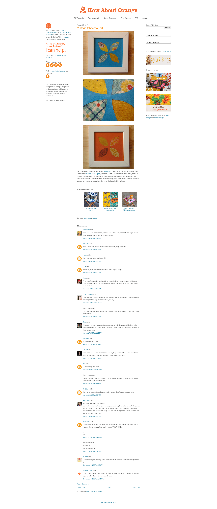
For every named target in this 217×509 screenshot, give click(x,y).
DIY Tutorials (79, 18)
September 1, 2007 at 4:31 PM (93, 465)
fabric (85, 218)
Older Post (136, 487)
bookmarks (107, 171)
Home (109, 487)
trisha (85, 255)
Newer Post (81, 487)
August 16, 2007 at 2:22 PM (92, 317)
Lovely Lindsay (88, 294)
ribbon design (159, 118)
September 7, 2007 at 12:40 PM (93, 479)
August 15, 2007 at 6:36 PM (92, 261)
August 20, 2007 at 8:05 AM (92, 416)
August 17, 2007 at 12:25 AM (92, 333)
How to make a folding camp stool (129, 209)
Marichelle (86, 230)
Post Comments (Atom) (94, 491)
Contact (145, 18)
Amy (84, 278)
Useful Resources (110, 18)
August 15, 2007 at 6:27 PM (92, 250)
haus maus (86, 421)
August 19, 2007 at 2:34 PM (92, 395)
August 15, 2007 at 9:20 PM (92, 273)
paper (89, 218)
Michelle (86, 243)
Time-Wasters (126, 18)
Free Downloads (93, 18)
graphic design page (58, 71)
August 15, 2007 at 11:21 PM (92, 303)
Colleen (85, 350)
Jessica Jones (87, 470)
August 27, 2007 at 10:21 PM (92, 437)
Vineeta (85, 456)
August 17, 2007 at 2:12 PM (92, 344)
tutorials (94, 218)
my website (65, 37)
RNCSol (85, 389)
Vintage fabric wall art (90, 28)
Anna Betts (86, 400)
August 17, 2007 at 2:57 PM (92, 358)
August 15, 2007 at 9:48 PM (92, 289)
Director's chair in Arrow (91, 209)
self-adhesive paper (93, 174)
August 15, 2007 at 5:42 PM (92, 238)
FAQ (136, 18)
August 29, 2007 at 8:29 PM (92, 451)
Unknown (86, 338)
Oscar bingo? (166, 51)
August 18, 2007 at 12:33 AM (92, 370)
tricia (84, 266)
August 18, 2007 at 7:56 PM (92, 384)
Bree (84, 322)
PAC (84, 363)
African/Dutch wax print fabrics (110, 209)
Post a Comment (82, 484)
